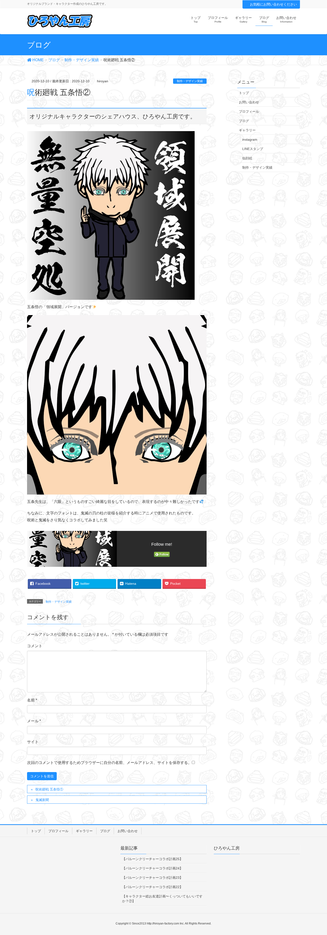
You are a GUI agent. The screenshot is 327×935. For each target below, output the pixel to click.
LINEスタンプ (252, 149)
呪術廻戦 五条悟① (49, 789)
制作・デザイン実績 (190, 81)
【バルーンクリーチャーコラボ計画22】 (152, 887)
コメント (34, 646)
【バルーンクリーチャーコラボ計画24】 (152, 868)
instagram (249, 139)
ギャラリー (247, 130)
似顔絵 (247, 158)
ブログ (244, 121)
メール (34, 721)
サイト (33, 742)
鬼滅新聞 (42, 800)
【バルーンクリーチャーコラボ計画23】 (152, 877)
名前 (32, 700)
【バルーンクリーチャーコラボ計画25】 (152, 859)
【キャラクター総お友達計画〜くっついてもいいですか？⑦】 (162, 898)
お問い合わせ (249, 102)
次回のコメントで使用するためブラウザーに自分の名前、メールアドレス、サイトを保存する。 (109, 763)
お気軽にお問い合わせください (273, 4)
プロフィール (249, 111)
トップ (244, 93)
